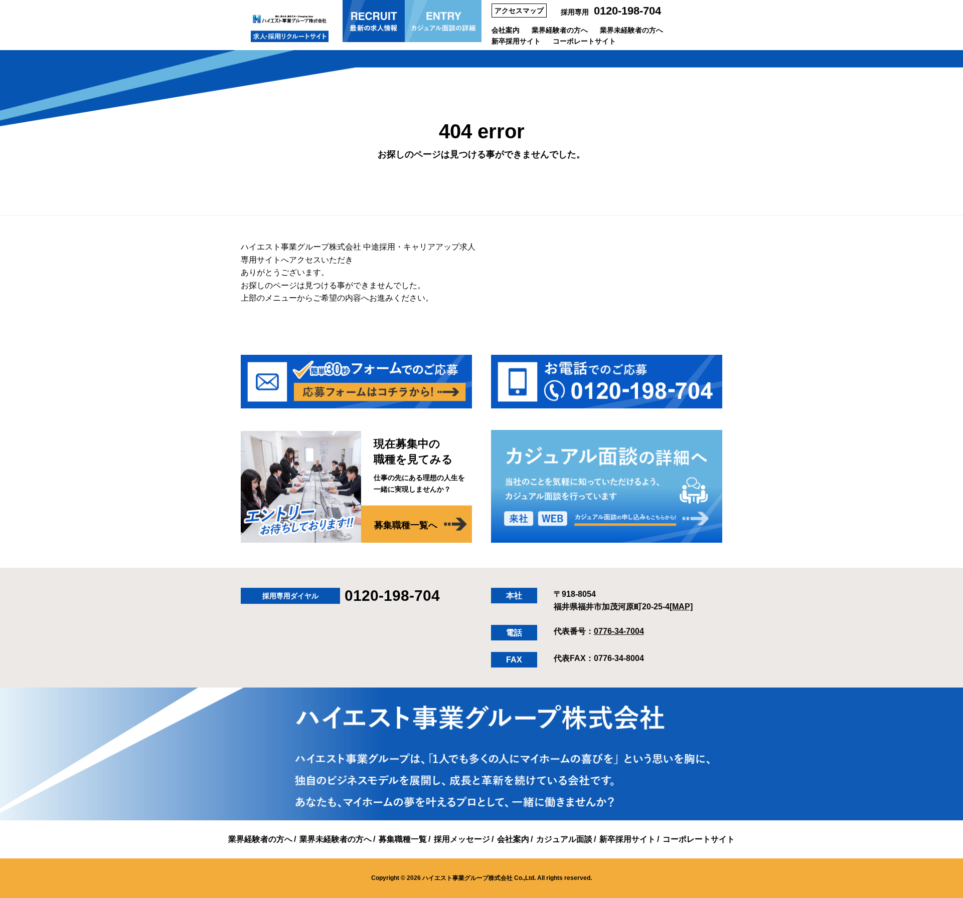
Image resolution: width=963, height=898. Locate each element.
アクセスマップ (519, 11)
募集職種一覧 (403, 839)
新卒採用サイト (516, 41)
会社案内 (506, 30)
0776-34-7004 (619, 631)
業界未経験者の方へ (631, 30)
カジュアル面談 (564, 839)
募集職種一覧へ (405, 525)
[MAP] (681, 606)
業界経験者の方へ (560, 30)
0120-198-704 (627, 11)
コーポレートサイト (584, 41)
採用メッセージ (462, 839)
